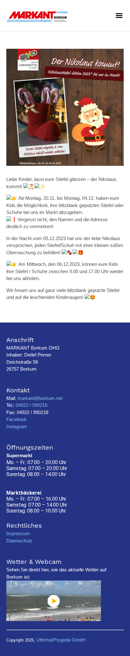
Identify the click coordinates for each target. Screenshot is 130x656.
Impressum (18, 533)
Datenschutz (19, 540)
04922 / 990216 (31, 405)
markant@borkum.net (39, 398)
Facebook (16, 419)
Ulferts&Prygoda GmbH (61, 639)
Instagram (16, 426)
